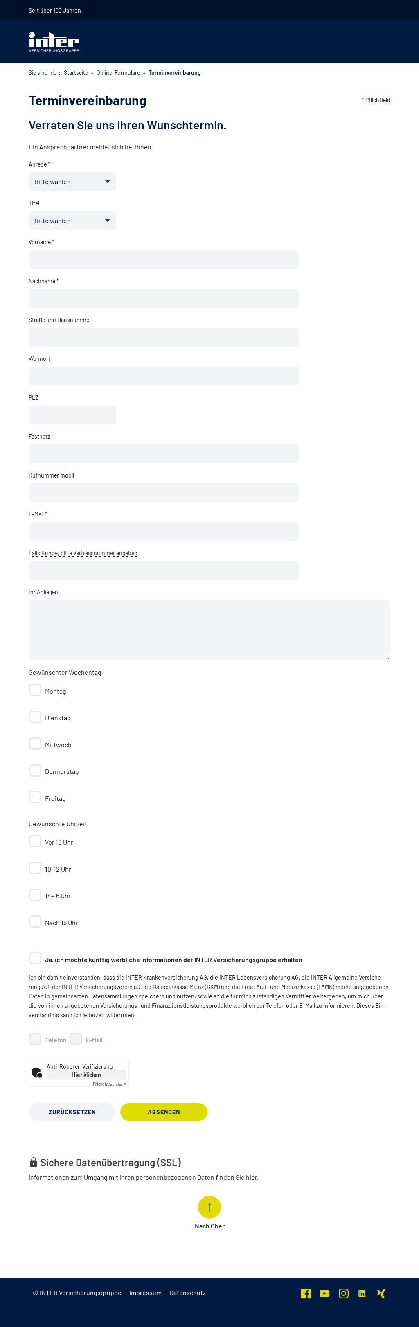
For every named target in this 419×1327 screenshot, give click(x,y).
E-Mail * (38, 514)
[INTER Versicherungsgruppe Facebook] (306, 1292)
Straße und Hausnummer (60, 319)
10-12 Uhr (58, 869)
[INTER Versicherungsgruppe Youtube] (324, 1292)
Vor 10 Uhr (59, 842)
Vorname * (41, 242)
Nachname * (44, 280)
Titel (34, 203)
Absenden (164, 1111)
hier (251, 1177)
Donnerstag (62, 771)
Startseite (76, 72)
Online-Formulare (118, 72)
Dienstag (58, 717)
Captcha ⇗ (109, 1083)
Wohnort (39, 358)
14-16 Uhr (58, 895)
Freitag (55, 798)
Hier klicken (86, 1074)
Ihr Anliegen (43, 591)
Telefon (56, 1039)
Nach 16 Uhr (61, 922)
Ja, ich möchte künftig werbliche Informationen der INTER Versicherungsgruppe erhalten (173, 959)
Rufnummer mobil (51, 475)
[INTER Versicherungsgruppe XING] (381, 1292)
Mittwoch (58, 744)
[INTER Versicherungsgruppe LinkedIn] (362, 1292)
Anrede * (39, 164)
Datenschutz (187, 1292)
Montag (55, 691)
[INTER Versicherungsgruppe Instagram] (344, 1292)
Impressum (145, 1292)
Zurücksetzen (72, 1111)
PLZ (33, 397)
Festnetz (39, 436)
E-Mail (94, 1039)
